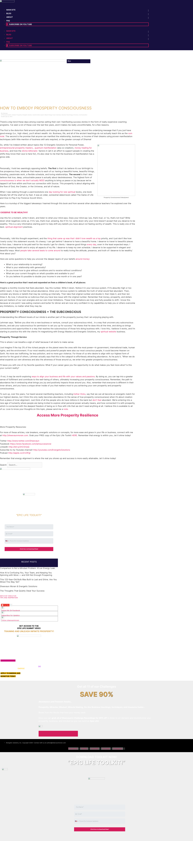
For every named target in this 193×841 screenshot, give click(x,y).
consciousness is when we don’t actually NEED (22, 180)
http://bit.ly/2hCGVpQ (19, 447)
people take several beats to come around (40, 250)
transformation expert (38, 115)
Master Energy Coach (50, 115)
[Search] (45, 465)
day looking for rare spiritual (62, 192)
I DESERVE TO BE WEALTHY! (14, 212)
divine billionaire (30, 151)
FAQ (8, 21)
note (66, 409)
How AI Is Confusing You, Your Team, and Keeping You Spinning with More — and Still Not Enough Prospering (26, 573)
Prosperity (19, 115)
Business (58, 115)
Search (3, 465)
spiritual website (108, 331)
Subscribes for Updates (11, 615)
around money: (83, 259)
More (71, 57)
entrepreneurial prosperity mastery (16, 148)
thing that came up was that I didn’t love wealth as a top (74, 238)
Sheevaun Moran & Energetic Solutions (18, 586)
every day (91, 244)
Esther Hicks (79, 394)
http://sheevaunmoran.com (15, 435)
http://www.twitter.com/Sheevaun (23, 441)
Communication (83, 115)
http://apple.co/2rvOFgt (19, 453)
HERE (74, 435)
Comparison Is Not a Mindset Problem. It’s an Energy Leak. (27, 568)
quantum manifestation (45, 148)
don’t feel (96, 400)
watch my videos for (8, 596)
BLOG (8, 13)
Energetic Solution (27, 115)
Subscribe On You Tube (20, 24)
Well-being (24, 57)
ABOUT (9, 17)
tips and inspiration (9, 598)
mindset (61, 57)
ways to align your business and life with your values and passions (63, 376)
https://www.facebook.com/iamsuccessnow (30, 444)
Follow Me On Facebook (11, 610)
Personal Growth (8, 57)
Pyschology (49, 57)
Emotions (75, 115)
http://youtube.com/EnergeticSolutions (51, 450)
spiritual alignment (14, 227)
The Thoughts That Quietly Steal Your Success (22, 591)
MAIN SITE (10, 10)
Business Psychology (67, 115)
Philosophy (36, 57)
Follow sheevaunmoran (10, 620)
